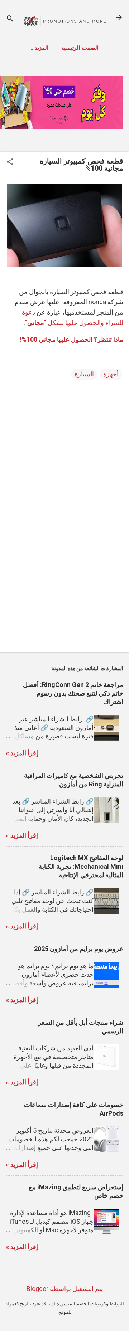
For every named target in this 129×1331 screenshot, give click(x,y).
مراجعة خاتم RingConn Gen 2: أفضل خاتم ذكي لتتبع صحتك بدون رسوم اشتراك (73, 693)
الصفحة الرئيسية (80, 48)
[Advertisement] (64, 595)
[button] (10, 162)
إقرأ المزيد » (22, 753)
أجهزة (111, 374)
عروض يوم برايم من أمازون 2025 (78, 948)
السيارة (84, 374)
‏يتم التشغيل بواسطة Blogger (65, 1288)
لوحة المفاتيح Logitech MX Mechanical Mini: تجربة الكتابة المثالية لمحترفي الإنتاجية (81, 866)
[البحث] (10, 19)
